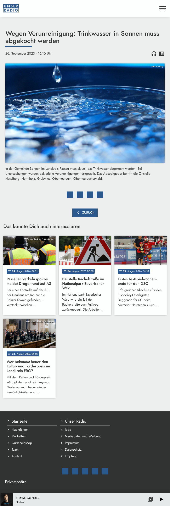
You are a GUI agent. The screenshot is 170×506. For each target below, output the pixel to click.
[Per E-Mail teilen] (100, 194)
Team (15, 449)
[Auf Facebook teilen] (70, 194)
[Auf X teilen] (80, 194)
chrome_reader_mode (161, 53)
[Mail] (65, 471)
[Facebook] (75, 471)
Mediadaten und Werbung (83, 436)
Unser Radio (75, 421)
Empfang (71, 456)
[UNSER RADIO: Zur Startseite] (80, 8)
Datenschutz (73, 449)
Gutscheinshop (22, 442)
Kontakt (17, 456)
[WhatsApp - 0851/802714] (105, 471)
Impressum (72, 442)
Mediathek (19, 436)
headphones (154, 53)
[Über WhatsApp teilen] (90, 194)
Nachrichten (20, 429)
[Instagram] (85, 471)
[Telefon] (95, 471)
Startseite (19, 421)
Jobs (68, 429)
